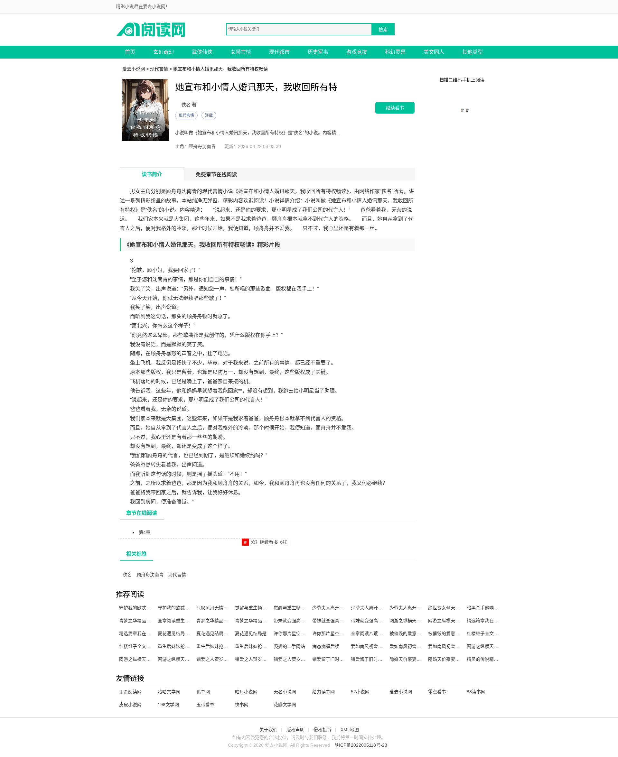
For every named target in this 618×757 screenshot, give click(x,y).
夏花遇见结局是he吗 (178, 633)
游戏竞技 (356, 52)
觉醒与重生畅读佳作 (294, 607)
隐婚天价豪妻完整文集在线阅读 (421, 659)
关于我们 (268, 729)
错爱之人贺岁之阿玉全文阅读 (264, 659)
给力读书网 (323, 691)
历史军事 (318, 52)
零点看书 (437, 691)
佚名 (127, 574)
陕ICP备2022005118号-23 (360, 745)
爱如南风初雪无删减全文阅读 (418, 646)
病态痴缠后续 (325, 646)
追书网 (203, 691)
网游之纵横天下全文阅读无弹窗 (421, 620)
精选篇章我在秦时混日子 (144, 633)
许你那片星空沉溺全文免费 (301, 633)
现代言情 (159, 68)
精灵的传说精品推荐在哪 (491, 659)
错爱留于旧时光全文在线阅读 (380, 659)
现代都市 (279, 52)
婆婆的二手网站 (289, 646)
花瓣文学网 (285, 704)
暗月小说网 (246, 691)
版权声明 (295, 729)
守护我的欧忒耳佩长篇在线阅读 (189, 607)
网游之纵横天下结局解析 (491, 646)
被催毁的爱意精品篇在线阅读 (418, 633)
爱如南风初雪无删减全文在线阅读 (384, 646)
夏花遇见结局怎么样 (216, 633)
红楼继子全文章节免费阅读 (494, 633)
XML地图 (350, 729)
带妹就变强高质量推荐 (373, 620)
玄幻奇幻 (163, 52)
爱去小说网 (133, 68)
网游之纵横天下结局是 (180, 659)
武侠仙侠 (202, 52)
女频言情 (240, 52)
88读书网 (476, 691)
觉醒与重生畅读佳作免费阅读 (264, 607)
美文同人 (434, 52)
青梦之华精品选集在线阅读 (262, 620)
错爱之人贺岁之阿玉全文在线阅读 (230, 659)
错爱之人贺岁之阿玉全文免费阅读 (307, 659)
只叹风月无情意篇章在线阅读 (225, 607)
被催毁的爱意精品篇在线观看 (457, 633)
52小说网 (360, 691)
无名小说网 (285, 691)
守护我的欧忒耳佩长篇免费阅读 (150, 607)
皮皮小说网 (130, 704)
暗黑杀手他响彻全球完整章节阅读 (500, 607)
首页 (130, 52)
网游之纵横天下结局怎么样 (146, 659)
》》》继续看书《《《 (269, 542)
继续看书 (395, 107)
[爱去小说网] (151, 29)
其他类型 (472, 52)
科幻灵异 (395, 52)
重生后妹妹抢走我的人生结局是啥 (191, 646)
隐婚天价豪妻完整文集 (450, 659)
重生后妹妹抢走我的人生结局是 (266, 646)
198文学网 (168, 704)
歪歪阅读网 (130, 691)
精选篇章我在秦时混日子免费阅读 (500, 620)
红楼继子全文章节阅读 (141, 646)
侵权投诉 (323, 729)
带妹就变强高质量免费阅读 (339, 620)
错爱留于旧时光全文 (332, 659)
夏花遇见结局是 (251, 633)
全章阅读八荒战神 (369, 633)
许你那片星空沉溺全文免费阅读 (343, 633)
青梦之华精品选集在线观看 (146, 620)
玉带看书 (205, 704)
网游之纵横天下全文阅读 (453, 620)
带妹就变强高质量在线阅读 (301, 620)
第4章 (144, 532)
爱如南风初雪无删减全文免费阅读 (462, 646)
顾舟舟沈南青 (150, 574)
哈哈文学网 (169, 691)
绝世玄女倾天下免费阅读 (453, 607)
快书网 (241, 704)
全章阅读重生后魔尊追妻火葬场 (189, 620)
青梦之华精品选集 (214, 620)
